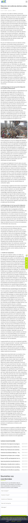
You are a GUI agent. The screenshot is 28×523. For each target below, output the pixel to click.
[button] (26, 1)
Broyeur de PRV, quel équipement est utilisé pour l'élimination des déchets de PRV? (11, 458)
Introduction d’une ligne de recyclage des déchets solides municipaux (11, 444)
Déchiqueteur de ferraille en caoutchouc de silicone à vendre (11, 470)
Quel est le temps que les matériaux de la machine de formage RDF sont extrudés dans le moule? (11, 447)
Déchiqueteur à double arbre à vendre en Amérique (11, 464)
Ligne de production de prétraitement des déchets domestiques (11, 461)
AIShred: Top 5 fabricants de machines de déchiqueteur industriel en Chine (11, 449)
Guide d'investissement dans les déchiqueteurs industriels (11, 467)
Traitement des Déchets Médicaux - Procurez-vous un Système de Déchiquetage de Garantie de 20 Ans (11, 452)
